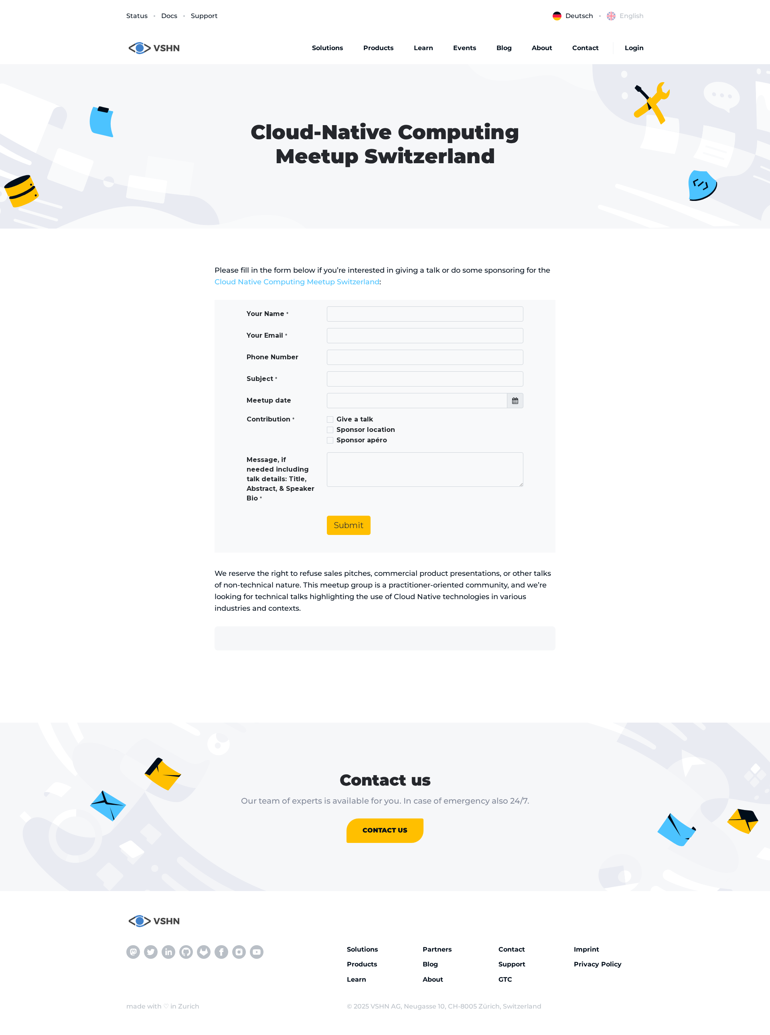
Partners (437, 949)
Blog (504, 48)
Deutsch (579, 16)
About (542, 48)
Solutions (327, 48)
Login (634, 48)
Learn (423, 48)
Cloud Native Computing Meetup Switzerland (297, 281)
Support (204, 16)
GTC (505, 979)
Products (378, 48)
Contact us (385, 830)
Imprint (586, 949)
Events (464, 48)
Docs (169, 16)
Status (137, 16)
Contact (585, 48)
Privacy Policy (598, 964)
